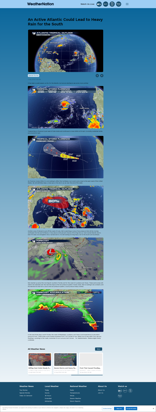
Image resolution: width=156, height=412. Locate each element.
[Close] (153, 408)
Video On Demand (26, 395)
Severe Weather (75, 398)
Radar (72, 390)
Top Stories (23, 390)
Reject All (119, 408)
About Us (101, 390)
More (98, 349)
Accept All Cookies (131, 408)
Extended (48, 398)
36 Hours (48, 395)
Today (47, 390)
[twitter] (97, 76)
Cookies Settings (107, 408)
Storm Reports (75, 401)
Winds (72, 395)
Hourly (47, 393)
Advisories (48, 401)
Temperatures (75, 393)
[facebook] (102, 76)
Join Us (100, 393)
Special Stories (25, 393)
